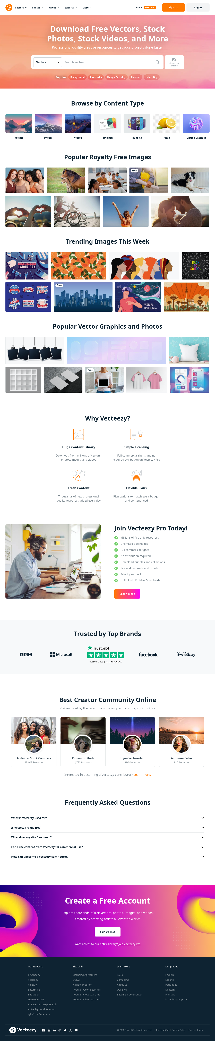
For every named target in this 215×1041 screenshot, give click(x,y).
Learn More (127, 594)
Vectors (19, 7)
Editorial (69, 7)
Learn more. (142, 774)
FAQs (120, 974)
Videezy (32, 984)
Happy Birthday (116, 77)
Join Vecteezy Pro (129, 944)
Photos (36, 7)
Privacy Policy (179, 1029)
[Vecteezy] (8, 7)
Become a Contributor (129, 994)
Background (77, 77)
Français (170, 994)
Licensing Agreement (85, 974)
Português (171, 984)
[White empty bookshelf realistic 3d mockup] (23, 380)
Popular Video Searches (86, 999)
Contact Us (123, 979)
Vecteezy (33, 979)
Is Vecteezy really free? (26, 827)
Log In (198, 7)
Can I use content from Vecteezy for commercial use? (47, 847)
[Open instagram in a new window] (49, 1030)
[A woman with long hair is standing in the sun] (126, 211)
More (85, 7)
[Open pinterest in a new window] (59, 1030)
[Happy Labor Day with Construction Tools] (26, 265)
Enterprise (34, 989)
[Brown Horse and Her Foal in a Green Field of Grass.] (66, 180)
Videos (52, 7)
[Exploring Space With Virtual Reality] (138, 297)
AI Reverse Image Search (42, 1004)
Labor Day (152, 77)
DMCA (76, 979)
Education (33, 994)
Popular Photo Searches (86, 994)
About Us (122, 984)
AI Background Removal (41, 1009)
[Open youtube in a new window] (76, 1030)
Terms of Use (162, 1029)
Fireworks (96, 77)
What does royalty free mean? (31, 837)
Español (169, 979)
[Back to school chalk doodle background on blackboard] (195, 265)
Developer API (36, 999)
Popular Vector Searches (87, 989)
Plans (139, 7)
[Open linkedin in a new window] (54, 1030)
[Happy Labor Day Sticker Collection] (28, 297)
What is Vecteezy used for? (29, 818)
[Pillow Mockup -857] (189, 350)
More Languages (175, 999)
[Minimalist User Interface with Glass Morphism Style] (189, 380)
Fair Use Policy (195, 1029)
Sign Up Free (107, 931)
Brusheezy (34, 974)
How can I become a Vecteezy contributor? (39, 857)
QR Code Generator (39, 1014)
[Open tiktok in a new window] (65, 1030)
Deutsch (170, 989)
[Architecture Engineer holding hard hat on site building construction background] (148, 180)
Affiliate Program (82, 984)
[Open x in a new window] (70, 1030)
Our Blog (122, 989)
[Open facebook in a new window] (43, 1030)
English (169, 974)
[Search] (157, 62)
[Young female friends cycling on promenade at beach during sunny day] (77, 211)
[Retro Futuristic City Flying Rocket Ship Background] (186, 297)
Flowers (135, 77)
